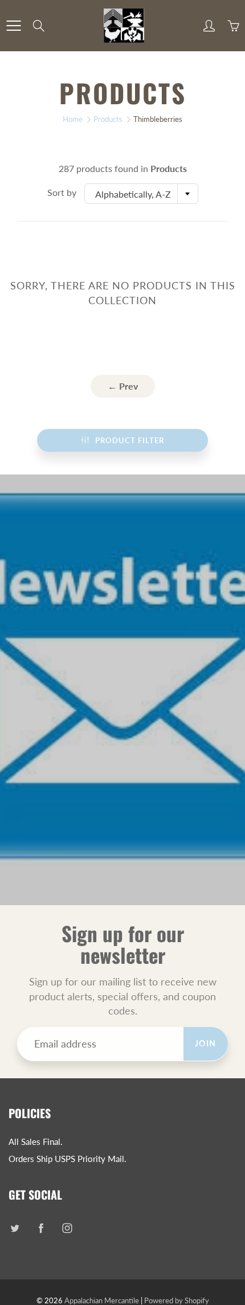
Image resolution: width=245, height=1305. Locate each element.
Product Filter (129, 440)
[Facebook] (41, 1228)
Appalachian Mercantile (101, 1300)
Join (206, 1043)
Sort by (61, 192)
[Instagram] (67, 1228)
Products (107, 119)
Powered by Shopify (176, 1300)
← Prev (123, 386)
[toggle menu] (13, 25)
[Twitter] (14, 1228)
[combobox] (141, 193)
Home (73, 119)
